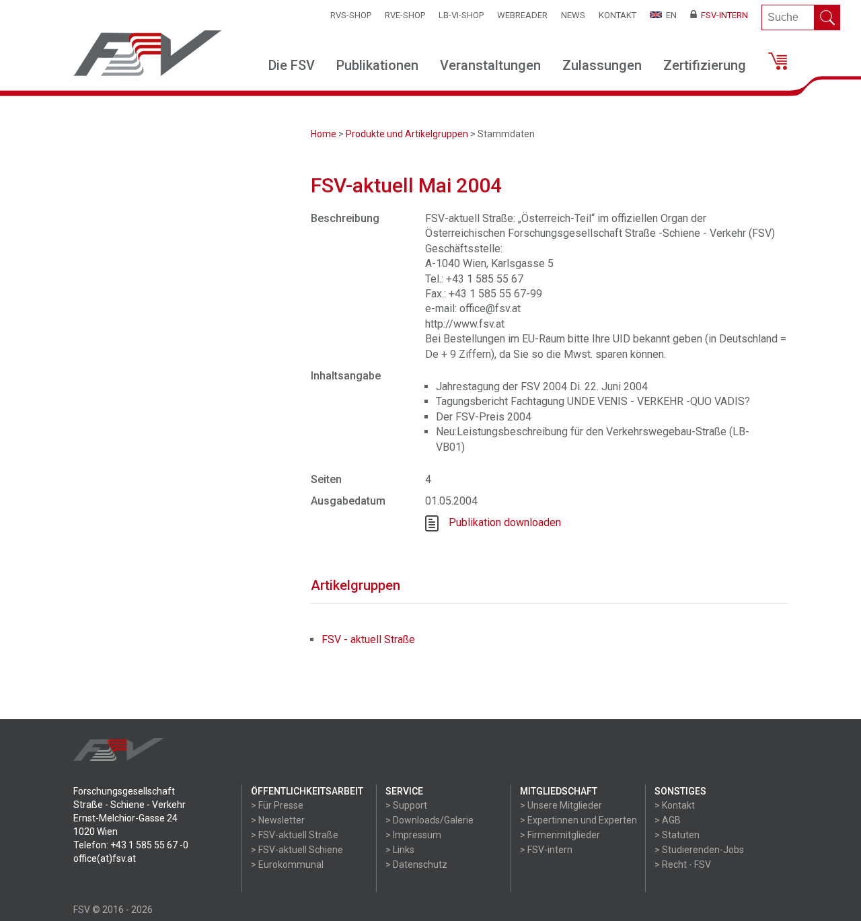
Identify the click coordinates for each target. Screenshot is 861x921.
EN (669, 15)
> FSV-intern (546, 849)
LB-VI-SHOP (461, 15)
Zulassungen (602, 65)
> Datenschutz (416, 864)
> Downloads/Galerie (429, 820)
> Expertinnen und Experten (578, 820)
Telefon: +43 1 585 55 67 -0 (130, 845)
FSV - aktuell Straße (368, 639)
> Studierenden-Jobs (699, 849)
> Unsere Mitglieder (561, 805)
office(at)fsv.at (104, 858)
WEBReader (522, 15)
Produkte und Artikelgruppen (407, 133)
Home (323, 133)
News (573, 15)
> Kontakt (674, 805)
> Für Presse (277, 805)
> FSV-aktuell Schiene (297, 849)
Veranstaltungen (490, 65)
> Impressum (413, 835)
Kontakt (617, 15)
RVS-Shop (350, 15)
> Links (399, 849)
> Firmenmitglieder (560, 835)
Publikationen (377, 65)
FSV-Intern (722, 15)
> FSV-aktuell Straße (294, 835)
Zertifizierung (704, 65)
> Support (406, 805)
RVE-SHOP (405, 15)
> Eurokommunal (287, 864)
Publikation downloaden (505, 522)
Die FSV (291, 65)
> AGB (667, 820)
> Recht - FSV (682, 864)
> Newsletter (278, 820)
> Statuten (677, 835)
